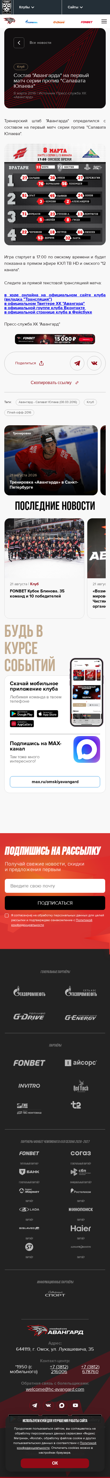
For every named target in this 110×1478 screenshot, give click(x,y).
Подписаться (55, 903)
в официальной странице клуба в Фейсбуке (48, 312)
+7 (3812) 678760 (90, 1369)
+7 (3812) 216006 (59, 1369)
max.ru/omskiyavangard (55, 781)
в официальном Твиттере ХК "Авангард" (44, 303)
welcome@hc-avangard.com (55, 1389)
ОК (55, 1463)
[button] (29, 363)
